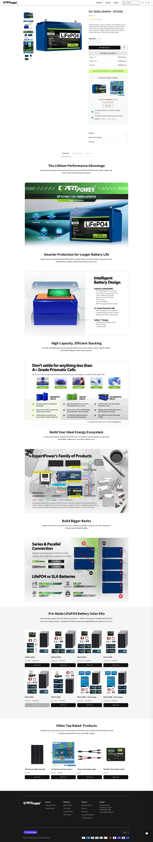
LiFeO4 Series (67, 808)
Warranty (84, 808)
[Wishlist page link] (143, 3)
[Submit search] (124, 2)
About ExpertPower (50, 805)
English (125, 832)
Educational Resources (87, 814)
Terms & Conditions (86, 818)
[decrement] (91, 42)
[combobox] (113, 119)
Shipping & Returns (86, 805)
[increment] (99, 42)
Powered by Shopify (43, 837)
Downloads (84, 811)
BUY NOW (108, 106)
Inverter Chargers (68, 811)
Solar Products (67, 814)
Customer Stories (50, 808)
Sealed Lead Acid (68, 805)
